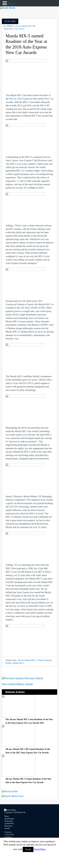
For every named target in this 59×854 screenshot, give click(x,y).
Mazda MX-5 (9, 29)
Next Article (9, 684)
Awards (7, 828)
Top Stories (19, 29)
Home (7, 816)
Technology (9, 821)
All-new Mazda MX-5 (27, 660)
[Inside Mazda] (7, 8)
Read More (40, 849)
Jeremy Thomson (44, 660)
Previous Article (33, 678)
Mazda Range (9, 819)
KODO (8, 663)
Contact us (8, 832)
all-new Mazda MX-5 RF (25, 26)
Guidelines (8, 837)
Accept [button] (28, 849)
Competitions (9, 823)
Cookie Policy (9, 834)
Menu (11, 3)
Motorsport (8, 826)
